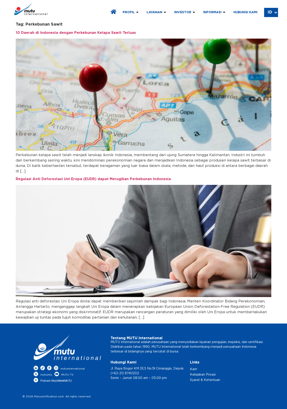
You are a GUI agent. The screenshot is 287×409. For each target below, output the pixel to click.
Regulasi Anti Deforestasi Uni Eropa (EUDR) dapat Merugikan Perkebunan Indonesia (93, 179)
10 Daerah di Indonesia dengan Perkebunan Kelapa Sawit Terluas (76, 33)
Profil (129, 12)
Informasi (212, 12)
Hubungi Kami (245, 12)
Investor (182, 12)
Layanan (154, 12)
